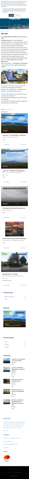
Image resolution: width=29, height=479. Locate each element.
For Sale (6, 344)
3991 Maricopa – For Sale (10, 274)
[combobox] (10, 109)
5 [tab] (19, 330)
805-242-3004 (8, 441)
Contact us (5, 447)
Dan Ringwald (7, 285)
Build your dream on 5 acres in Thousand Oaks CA (18, 391)
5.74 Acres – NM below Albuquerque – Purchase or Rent (18, 369)
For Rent (6, 347)
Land (5, 299)
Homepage (8, 63)
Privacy (8, 472)
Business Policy (10, 65)
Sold (5, 341)
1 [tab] (11, 330)
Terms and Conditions (17, 472)
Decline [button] (17, 15)
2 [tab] (13, 330)
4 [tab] (17, 330)
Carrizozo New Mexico (7, 94)
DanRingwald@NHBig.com (11, 444)
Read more (5, 430)
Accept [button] (11, 15)
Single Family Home (9, 296)
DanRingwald (6, 144)
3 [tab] (15, 330)
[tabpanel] (14, 319)
